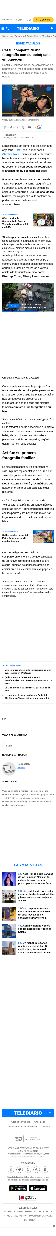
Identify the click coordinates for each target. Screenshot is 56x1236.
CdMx (19, 20)
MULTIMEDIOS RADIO (41, 1215)
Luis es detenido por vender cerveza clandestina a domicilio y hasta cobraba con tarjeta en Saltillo (36, 896)
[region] (28, 7)
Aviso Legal (39, 1122)
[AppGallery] (28, 1198)
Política (37, 36)
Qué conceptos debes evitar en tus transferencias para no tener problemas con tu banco (28, 680)
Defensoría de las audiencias (23, 1126)
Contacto (46, 1126)
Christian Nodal (11, 154)
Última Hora (8, 36)
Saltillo (9, 746)
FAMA (49, 1211)
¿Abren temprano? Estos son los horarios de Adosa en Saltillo (35, 928)
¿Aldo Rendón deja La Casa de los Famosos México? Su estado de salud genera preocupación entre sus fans (35, 879)
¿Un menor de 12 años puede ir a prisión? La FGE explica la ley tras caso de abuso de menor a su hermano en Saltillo (35, 949)
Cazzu (18, 149)
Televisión (47, 36)
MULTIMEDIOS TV (16, 1215)
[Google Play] (18, 1188)
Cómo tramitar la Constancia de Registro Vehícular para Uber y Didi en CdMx (15, 222)
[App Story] (38, 1188)
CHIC (39, 1211)
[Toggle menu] (2, 28)
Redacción (10, 134)
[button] (4, 127)
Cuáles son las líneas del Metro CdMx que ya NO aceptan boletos (15, 538)
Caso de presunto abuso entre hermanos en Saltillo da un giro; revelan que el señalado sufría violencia (34, 913)
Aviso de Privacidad (20, 1122)
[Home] (28, 28)
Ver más (21, 767)
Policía (30, 36)
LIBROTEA (29, 1220)
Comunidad (20, 36)
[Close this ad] (54, 1226)
